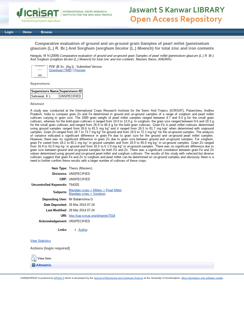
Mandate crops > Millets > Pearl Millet (95, 190)
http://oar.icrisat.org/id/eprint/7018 (92, 215)
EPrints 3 (59, 278)
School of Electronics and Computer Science (118, 278)
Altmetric (43, 265)
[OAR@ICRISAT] (122, 27)
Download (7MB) (60, 70)
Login (9, 32)
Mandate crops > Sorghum (87, 194)
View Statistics (40, 241)
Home (27, 32)
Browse (46, 32)
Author (82, 230)
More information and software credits (202, 278)
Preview (79, 70)
